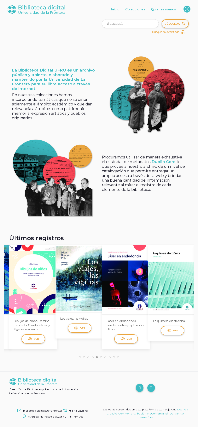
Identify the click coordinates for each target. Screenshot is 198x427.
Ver (33, 328)
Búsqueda (175, 23)
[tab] (80, 357)
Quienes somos (163, 9)
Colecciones (135, 9)
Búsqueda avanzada (169, 32)
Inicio (115, 9)
